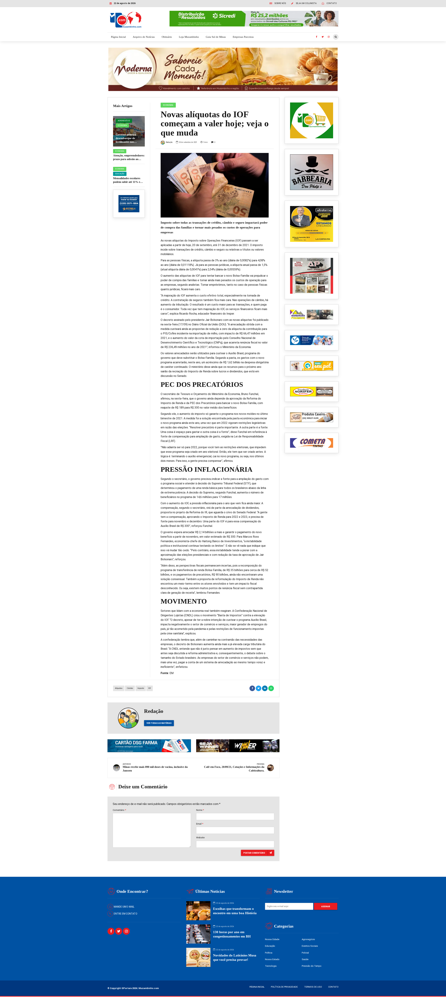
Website (200, 837)
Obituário (167, 36)
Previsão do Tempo (311, 966)
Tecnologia (270, 966)
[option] (215, 185)
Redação (169, 142)
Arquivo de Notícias (144, 36)
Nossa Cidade (272, 939)
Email (199, 823)
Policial (305, 952)
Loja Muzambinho (189, 36)
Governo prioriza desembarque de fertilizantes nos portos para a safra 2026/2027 (127, 142)
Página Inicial (118, 36)
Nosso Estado (272, 959)
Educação (119, 174)
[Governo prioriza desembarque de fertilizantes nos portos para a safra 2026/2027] (129, 131)
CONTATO (333, 987)
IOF (149, 688)
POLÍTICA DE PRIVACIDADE (284, 987)
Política (268, 952)
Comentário (119, 810)
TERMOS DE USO (313, 987)
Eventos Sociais (310, 946)
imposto (140, 688)
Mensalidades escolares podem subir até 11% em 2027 (127, 182)
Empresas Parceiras (243, 36)
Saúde (305, 959)
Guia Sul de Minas (216, 36)
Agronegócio (124, 121)
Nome (200, 810)
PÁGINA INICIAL (257, 987)
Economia (122, 125)
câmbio (130, 688)
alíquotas (118, 688)
